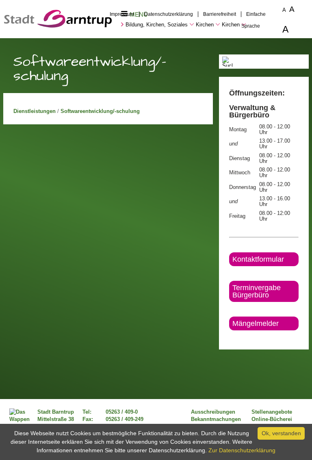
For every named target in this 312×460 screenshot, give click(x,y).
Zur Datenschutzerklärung (241, 450)
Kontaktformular (258, 259)
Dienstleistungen (35, 111)
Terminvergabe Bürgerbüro (256, 291)
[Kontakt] (229, 337)
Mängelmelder (255, 323)
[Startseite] (58, 25)
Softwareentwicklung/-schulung (100, 111)
